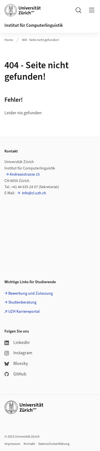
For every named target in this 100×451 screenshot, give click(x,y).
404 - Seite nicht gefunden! (40, 40)
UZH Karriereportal (24, 311)
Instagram (22, 353)
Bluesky (20, 363)
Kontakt (29, 444)
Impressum (12, 444)
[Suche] (78, 10)
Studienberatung (22, 302)
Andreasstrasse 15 (25, 174)
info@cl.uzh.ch (33, 193)
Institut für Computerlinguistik (33, 25)
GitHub (19, 374)
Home (8, 40)
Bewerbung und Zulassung (30, 293)
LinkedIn (21, 343)
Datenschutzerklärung (53, 444)
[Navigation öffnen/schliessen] (91, 10)
